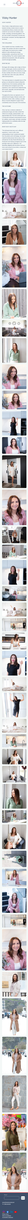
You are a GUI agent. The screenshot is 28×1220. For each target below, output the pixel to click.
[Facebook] (7, 1212)
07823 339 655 (7, 1204)
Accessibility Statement (7, 1217)
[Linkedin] (11, 1212)
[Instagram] (3, 1212)
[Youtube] (15, 1212)
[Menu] (4, 4)
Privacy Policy (5, 1214)
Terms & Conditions (6, 1215)
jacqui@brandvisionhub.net (8, 1202)
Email (6, 1194)
